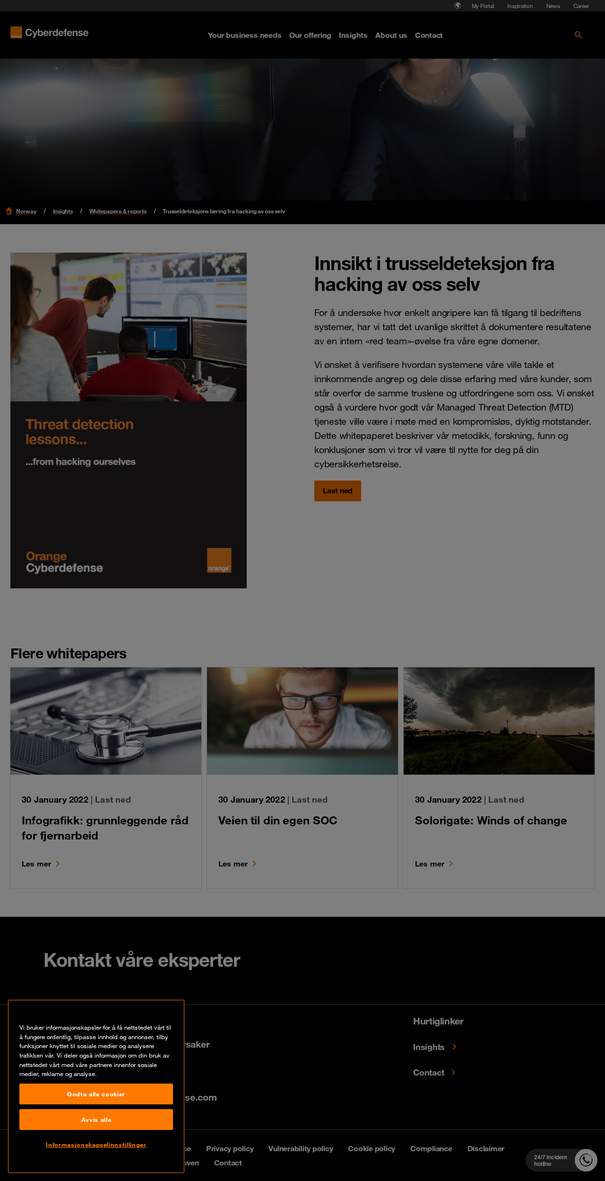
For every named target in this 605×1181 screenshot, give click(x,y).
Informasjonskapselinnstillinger (96, 1144)
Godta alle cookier (96, 1094)
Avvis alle (96, 1119)
